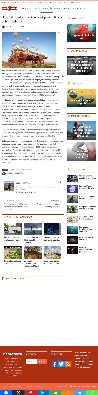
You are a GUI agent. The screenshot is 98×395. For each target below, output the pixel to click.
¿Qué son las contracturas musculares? (81, 154)
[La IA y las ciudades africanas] (13, 252)
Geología (53, 2)
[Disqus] (33, 313)
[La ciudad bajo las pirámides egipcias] (52, 229)
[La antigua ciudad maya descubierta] (52, 252)
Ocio (77, 367)
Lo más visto (85, 353)
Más (77, 2)
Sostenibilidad (19, 173)
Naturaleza (26, 8)
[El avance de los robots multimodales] (72, 178)
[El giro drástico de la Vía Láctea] (72, 240)
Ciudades (10, 173)
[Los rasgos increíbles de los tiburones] (72, 230)
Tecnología (47, 8)
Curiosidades (85, 367)
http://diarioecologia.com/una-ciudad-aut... (21, 169)
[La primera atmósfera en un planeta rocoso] (72, 250)
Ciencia (37, 8)
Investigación (87, 361)
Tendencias (88, 364)
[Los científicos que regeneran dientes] (72, 189)
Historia (67, 8)
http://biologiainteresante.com (26, 192)
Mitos (40, 2)
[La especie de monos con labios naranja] (72, 209)
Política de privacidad (83, 386)
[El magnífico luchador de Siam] (81, 32)
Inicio (4, 2)
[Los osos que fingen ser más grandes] (72, 199)
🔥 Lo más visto (13, 2)
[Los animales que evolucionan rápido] (13, 229)
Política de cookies (70, 386)
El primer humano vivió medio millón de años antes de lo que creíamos (16, 206)
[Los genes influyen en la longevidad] (81, 97)
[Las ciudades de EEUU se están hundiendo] (33, 229)
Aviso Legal (60, 386)
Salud (46, 2)
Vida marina (32, 2)
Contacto (93, 386)
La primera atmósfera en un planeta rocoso (85, 250)
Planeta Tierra (69, 2)
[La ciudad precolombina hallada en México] (33, 252)
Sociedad (77, 8)
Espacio (23, 2)
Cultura (57, 8)
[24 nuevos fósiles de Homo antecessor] (72, 219)
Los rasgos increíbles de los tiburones (85, 229)
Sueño (60, 2)
